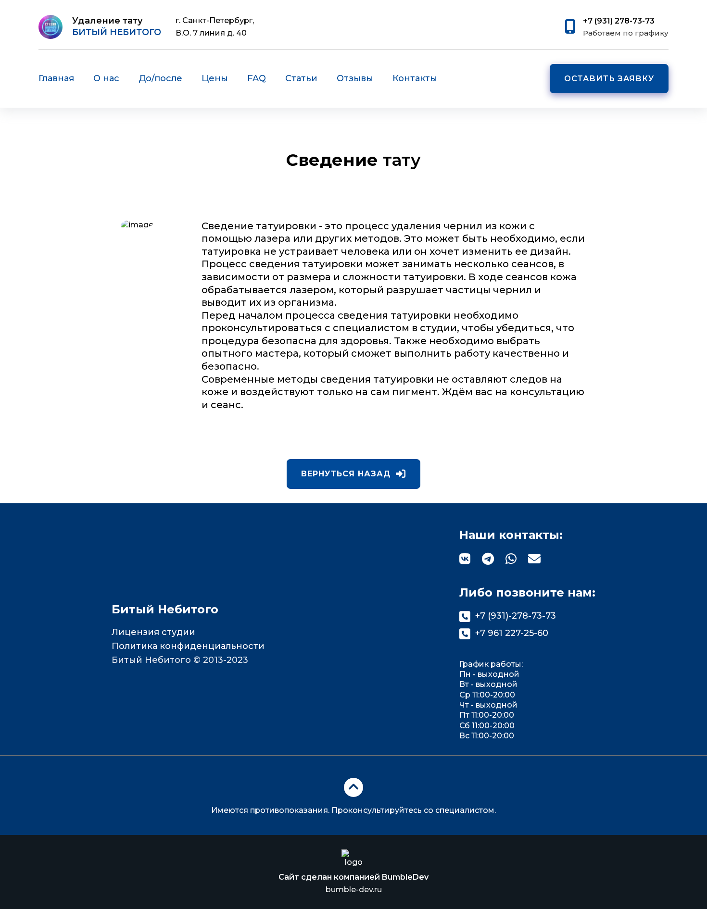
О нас (106, 78)
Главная (56, 78)
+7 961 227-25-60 (511, 633)
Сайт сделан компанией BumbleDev (353, 883)
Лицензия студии (153, 632)
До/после (160, 78)
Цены (215, 78)
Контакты (414, 78)
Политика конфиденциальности (188, 646)
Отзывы (355, 78)
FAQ (256, 78)
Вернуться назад (346, 473)
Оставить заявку (609, 78)
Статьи (301, 78)
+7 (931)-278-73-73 (515, 615)
